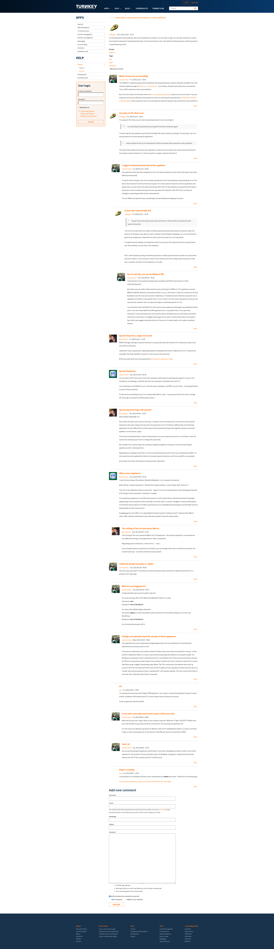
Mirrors (78, 934)
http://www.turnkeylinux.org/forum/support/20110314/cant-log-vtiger (145, 781)
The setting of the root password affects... (141, 528)
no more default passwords (161, 94)
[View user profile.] (114, 27)
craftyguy (112, 34)
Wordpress (188, 936)
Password (82, 99)
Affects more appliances (130, 473)
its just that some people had (137, 210)
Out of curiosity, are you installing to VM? (145, 274)
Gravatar (162, 810)
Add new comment (116, 69)
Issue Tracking (164, 936)
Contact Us (79, 936)
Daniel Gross (123, 375)
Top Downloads (191, 926)
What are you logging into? (134, 586)
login (111, 62)
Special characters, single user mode (135, 335)
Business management (85, 38)
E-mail (111, 803)
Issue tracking (82, 44)
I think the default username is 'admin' (136, 564)
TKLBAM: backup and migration (108, 934)
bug (110, 59)
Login (186, 3)
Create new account (87, 114)
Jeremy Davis (124, 80)
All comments (118, 899)
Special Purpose (165, 941)
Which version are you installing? (133, 76)
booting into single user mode (161, 359)
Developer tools (83, 51)
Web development (83, 27)
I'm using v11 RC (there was (131, 113)
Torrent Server (151, 86)
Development (82, 74)
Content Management (166, 929)
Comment (112, 832)
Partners (78, 939)
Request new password (88, 116)
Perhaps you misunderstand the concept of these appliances (149, 636)
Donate (133, 936)
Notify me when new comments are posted (125, 896)
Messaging (81, 41)
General (81, 71)
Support (112, 52)
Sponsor (78, 941)
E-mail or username (85, 91)
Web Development (165, 934)
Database (81, 48)
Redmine (187, 941)
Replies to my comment (135, 899)
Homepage (112, 816)
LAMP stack (188, 934)
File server (188, 939)
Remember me (84, 107)
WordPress (142, 86)
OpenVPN (188, 929)
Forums (80, 64)
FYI (120, 686)
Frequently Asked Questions (139, 931)
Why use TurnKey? (81, 929)
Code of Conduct (81, 931)
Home (111, 17)
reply (195, 106)
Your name (112, 795)
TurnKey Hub (158, 8)
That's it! (126, 744)
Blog (127, 8)
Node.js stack (189, 931)
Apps (106, 8)
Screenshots (142, 8)
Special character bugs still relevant (135, 410)
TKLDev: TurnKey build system (108, 936)
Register (195, 3)
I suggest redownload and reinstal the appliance (143, 165)
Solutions (103, 926)
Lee (120, 690)
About (78, 926)
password (112, 65)
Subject (111, 824)
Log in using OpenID (87, 111)
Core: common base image (107, 929)
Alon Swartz (123, 339)
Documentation (83, 78)
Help (116, 8)
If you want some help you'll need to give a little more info (148, 713)
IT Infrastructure (83, 31)
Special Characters (127, 371)
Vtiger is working (126, 769)
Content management (85, 34)
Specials (80, 24)
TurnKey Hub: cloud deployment (108, 931)
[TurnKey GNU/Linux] (86, 8)
